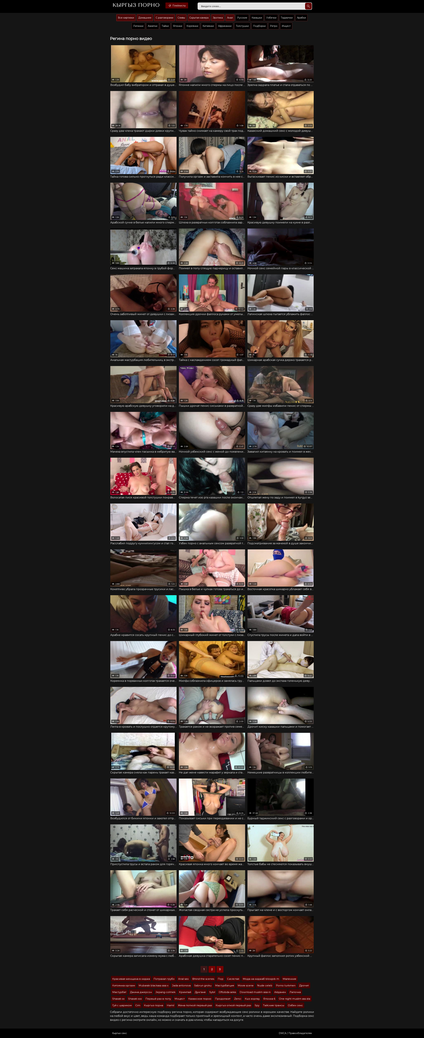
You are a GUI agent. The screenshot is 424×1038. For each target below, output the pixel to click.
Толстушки (242, 25)
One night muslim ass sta (294, 998)
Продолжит (223, 998)
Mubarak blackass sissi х (153, 985)
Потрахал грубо (164, 978)
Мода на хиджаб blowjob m (261, 978)
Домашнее (144, 17)
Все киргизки (126, 17)
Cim (137, 1005)
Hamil (170, 1005)
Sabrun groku (203, 985)
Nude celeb (264, 985)
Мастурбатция (224, 985)
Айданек (280, 992)
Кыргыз (136, 5)
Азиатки (152, 25)
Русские (242, 17)
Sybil (212, 992)
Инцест (286, 25)
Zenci (237, 998)
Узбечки (271, 17)
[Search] (308, 6)
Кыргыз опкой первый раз (233, 1005)
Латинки (138, 25)
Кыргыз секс (119, 1033)
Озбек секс (295, 1005)
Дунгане (200, 992)
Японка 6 (269, 998)
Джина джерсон (141, 992)
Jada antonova (181, 985)
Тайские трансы (273, 1005)
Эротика (218, 17)
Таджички (287, 17)
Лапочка (295, 992)
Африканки (225, 25)
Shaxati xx (118, 998)
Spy (257, 1005)
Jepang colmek (165, 992)
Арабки (301, 17)
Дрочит (304, 985)
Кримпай (185, 992)
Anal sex (183, 978)
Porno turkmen (285, 985)
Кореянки (192, 25)
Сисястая (233, 978)
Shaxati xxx (135, 998)
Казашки (257, 17)
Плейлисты (179, 5)
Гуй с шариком (122, 1005)
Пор (220, 978)
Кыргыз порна (153, 1005)
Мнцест (180, 998)
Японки (177, 25)
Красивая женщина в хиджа (131, 978)
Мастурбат (119, 992)
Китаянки (208, 25)
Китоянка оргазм (123, 985)
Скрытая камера (199, 17)
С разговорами (164, 17)
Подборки (259, 25)
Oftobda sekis (227, 992)
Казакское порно (199, 998)
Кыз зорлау (252, 998)
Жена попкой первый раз (195, 1005)
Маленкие (289, 978)
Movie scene (246, 985)
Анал (230, 17)
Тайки (165, 25)
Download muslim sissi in (255, 992)
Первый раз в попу (158, 998)
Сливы (181, 17)
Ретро (273, 25)
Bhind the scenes (203, 978)
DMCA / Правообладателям (295, 1033)
